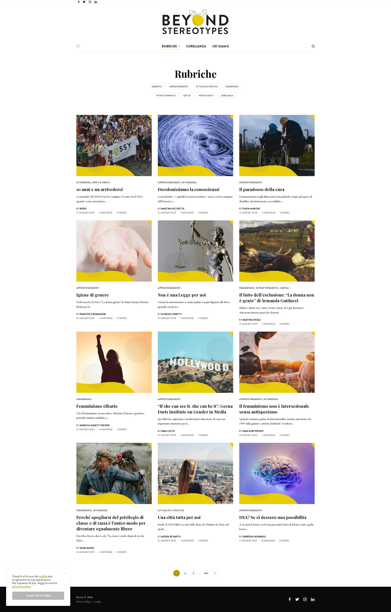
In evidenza (83, 182)
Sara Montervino (253, 431)
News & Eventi (206, 95)
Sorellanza (227, 95)
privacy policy (21, 586)
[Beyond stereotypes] (195, 22)
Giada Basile (87, 547)
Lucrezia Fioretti (171, 314)
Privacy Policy (83, 601)
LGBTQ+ (187, 95)
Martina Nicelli (252, 319)
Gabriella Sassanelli (254, 536)
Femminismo (231, 86)
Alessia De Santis (171, 536)
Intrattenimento (166, 95)
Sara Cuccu (168, 431)
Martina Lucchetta (173, 208)
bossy (83, 208)
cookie (43, 576)
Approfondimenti (178, 86)
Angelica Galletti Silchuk (95, 425)
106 (206, 573)
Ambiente (157, 86)
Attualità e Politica (207, 86)
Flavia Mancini (251, 208)
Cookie (97, 601)
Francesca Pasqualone (93, 314)
